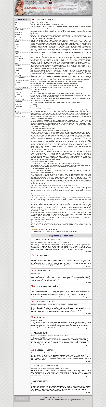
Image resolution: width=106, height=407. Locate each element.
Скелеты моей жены (40, 255)
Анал (16, 27)
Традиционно (18, 106)
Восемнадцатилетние (21, 37)
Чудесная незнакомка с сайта (44, 286)
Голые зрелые (19, 58)
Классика (17, 49)
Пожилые (17, 82)
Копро (16, 53)
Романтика (18, 92)
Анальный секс (19, 29)
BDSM (17, 22)
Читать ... (88, 251)
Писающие (18, 75)
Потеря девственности (21, 87)
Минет (17, 63)
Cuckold (17, 25)
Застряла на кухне (39, 333)
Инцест (17, 46)
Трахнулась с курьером (42, 381)
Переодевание (19, 73)
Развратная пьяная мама (42, 302)
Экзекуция (18, 113)
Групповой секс (19, 39)
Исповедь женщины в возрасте (45, 239)
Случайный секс (19, 99)
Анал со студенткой (40, 271)
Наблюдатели (19, 68)
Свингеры (17, 94)
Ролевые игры (19, 89)
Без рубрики (18, 32)
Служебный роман (20, 97)
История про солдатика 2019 (44, 365)
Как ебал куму (38, 317)
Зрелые (17, 41)
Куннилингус (18, 56)
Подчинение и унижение (22, 80)
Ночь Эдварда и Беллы (42, 350)
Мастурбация (19, 61)
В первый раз (19, 34)
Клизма (17, 51)
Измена (17, 44)
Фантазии (17, 109)
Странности (18, 101)
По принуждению (20, 77)
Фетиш (17, 111)
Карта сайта (22, 398)
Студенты (18, 104)
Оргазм (17, 70)
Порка (16, 85)
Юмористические (20, 116)
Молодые (17, 65)
